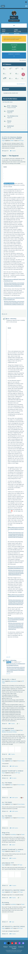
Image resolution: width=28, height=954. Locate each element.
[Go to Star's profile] (17, 69)
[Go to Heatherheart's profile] (5, 126)
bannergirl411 (10, 111)
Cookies (14, 948)
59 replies (13, 897)
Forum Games (21, 760)
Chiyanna (12, 730)
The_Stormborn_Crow (12, 116)
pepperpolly (13, 681)
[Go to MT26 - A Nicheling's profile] (5, 106)
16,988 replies (14, 766)
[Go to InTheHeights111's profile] (17, 74)
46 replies (12, 723)
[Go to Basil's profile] (4, 69)
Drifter (12, 140)
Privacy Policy (13, 946)
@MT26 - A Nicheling (9, 183)
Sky (11, 760)
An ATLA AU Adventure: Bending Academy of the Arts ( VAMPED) (12, 137)
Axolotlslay (13, 834)
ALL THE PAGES (7, 759)
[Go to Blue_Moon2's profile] (11, 79)
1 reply (12, 921)
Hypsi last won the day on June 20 (12, 38)
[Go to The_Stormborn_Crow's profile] (5, 116)
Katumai (9, 121)
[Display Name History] (16, 17)
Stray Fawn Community (10, 2)
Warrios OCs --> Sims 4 (9, 679)
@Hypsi (8, 662)
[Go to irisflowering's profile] (4, 74)
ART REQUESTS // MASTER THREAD (13, 890)
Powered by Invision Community (14, 951)
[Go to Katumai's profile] (5, 121)
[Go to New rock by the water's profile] (4, 79)
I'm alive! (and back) (8, 728)
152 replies (13, 778)
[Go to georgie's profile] (23, 79)
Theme (5, 946)
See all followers (21, 83)
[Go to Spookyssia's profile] (23, 74)
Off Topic (21, 140)
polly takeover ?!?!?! (8, 863)
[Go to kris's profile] (11, 69)
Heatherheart (10, 126)
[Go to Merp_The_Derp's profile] (23, 69)
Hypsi (3, 140)
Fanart (22, 834)
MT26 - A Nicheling (12, 106)
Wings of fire (5, 832)
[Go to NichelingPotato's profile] (17, 79)
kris (11, 864)
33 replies (12, 754)
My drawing (5, 902)
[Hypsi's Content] (14, 25)
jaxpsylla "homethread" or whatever (12, 771)
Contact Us (21, 946)
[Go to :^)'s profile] (11, 74)
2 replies (13, 150)
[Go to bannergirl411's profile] (5, 111)
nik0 (11, 892)
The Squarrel (13, 156)
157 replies (13, 885)
